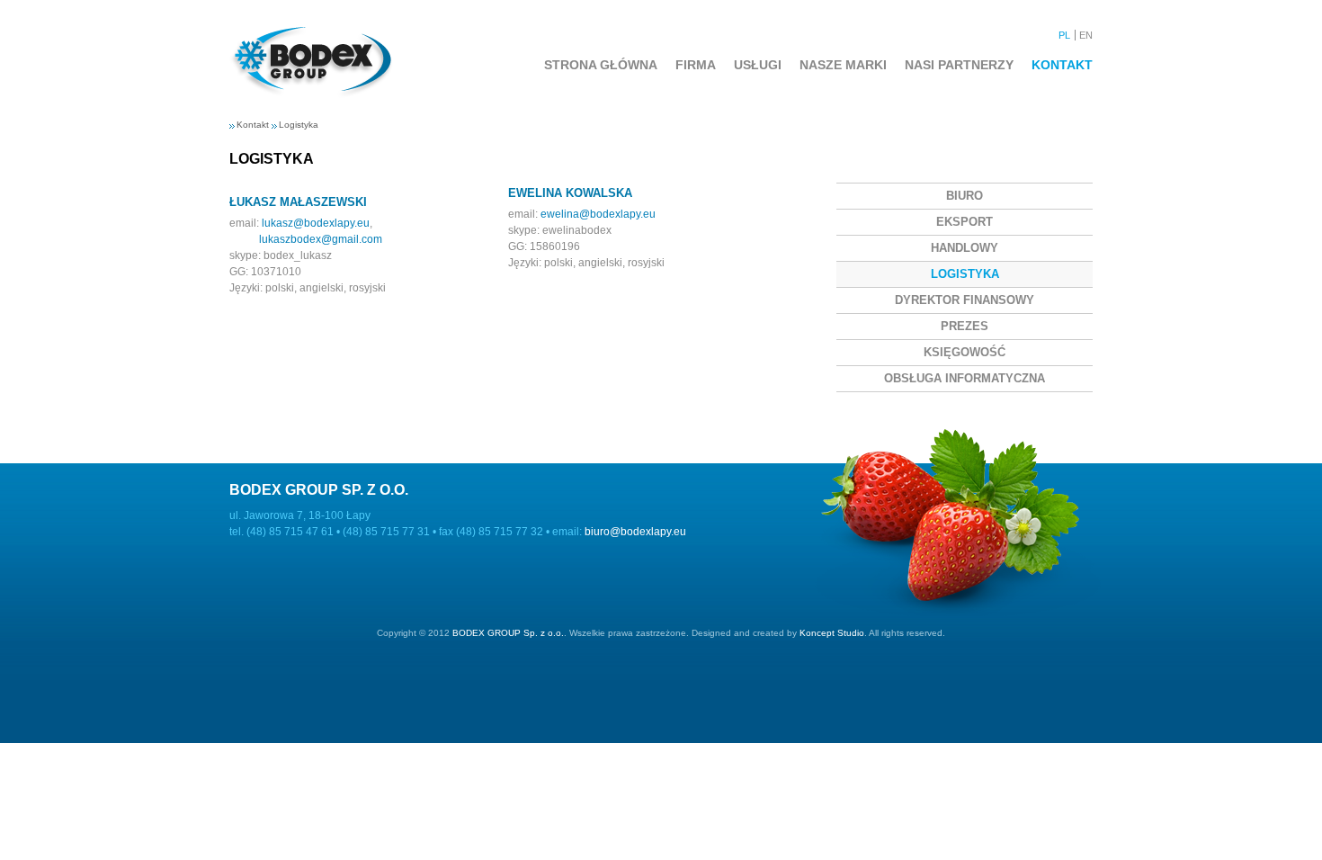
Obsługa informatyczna (964, 378)
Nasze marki (843, 65)
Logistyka (298, 125)
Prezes (964, 326)
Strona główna (600, 65)
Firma (695, 65)
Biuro (964, 195)
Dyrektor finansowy (964, 300)
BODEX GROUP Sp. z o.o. (508, 633)
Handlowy (964, 248)
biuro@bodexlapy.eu (635, 531)
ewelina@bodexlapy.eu (598, 214)
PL (1064, 35)
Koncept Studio (831, 633)
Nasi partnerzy (959, 65)
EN (1086, 35)
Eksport (964, 221)
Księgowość (964, 352)
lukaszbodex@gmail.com (320, 239)
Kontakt (1062, 65)
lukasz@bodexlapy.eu (316, 223)
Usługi (758, 65)
